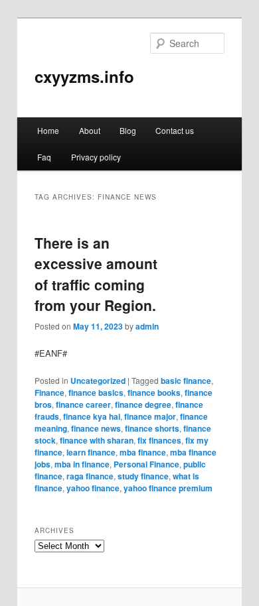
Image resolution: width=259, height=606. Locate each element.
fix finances (159, 440)
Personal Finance (146, 464)
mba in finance (82, 464)
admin (147, 326)
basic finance (186, 381)
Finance (49, 392)
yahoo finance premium (168, 488)
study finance (143, 476)
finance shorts (152, 428)
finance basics (96, 392)
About (89, 130)
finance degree (143, 404)
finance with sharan (96, 440)
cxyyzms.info (84, 76)
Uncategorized (98, 381)
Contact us (174, 130)
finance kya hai (91, 416)
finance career (83, 404)
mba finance (143, 452)
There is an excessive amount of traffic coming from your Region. (96, 274)
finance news (96, 428)
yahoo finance (93, 488)
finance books (154, 392)
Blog (128, 130)
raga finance (90, 476)
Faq (44, 156)
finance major (150, 416)
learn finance (91, 452)
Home (48, 130)
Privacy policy (96, 156)
